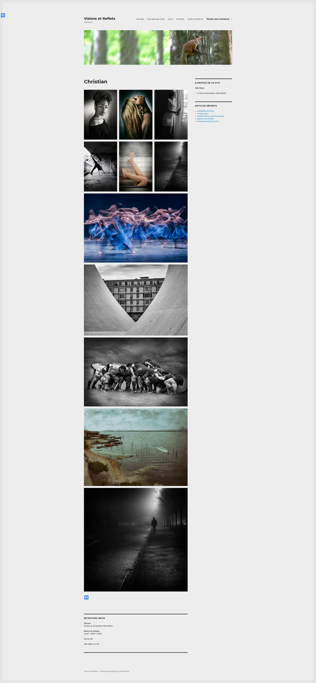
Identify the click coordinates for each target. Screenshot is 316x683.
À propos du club (155, 19)
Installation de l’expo (205, 111)
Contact (180, 19)
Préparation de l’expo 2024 (208, 121)
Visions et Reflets (99, 18)
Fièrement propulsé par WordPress (114, 671)
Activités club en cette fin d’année (210, 116)
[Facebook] (2, 15)
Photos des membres (218, 19)
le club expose (202, 114)
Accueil (140, 19)
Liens (170, 19)
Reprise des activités (205, 119)
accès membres (195, 19)
